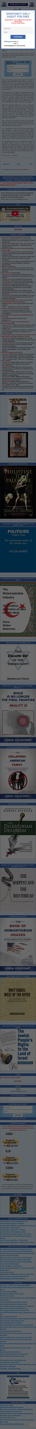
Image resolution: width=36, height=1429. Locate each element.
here (9, 41)
